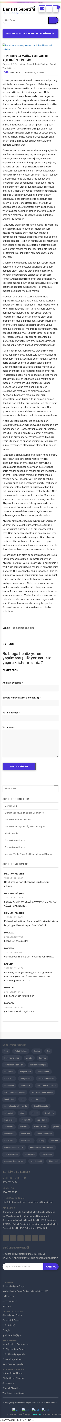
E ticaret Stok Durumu (15, 840)
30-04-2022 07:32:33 (13, 1007)
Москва (9, 932)
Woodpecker (9, 1134)
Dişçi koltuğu (9, 1120)
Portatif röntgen (21, 1051)
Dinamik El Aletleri (11, 1388)
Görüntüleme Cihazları (13, 1378)
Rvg (48, 1051)
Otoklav (37, 1051)
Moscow (9, 987)
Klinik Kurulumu (37, 1099)
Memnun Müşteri (14, 873)
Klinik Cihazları (12, 833)
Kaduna (8, 964)
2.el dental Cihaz (11, 1154)
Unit (22, 1099)
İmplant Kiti (26, 1120)
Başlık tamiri (47, 1154)
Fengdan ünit (25, 1072)
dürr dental (8, 1127)
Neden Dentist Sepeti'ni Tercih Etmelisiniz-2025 (25, 1291)
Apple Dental (25, 1085)
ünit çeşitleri (30, 1154)
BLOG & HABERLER (28, 33)
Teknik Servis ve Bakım (14, 1393)
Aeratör (29, 1058)
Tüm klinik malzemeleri (13, 1065)
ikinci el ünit (53, 1161)
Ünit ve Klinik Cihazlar (13, 1373)
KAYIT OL (51, 1266)
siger (22, 1113)
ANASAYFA (11, 33)
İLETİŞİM (7, 1306)
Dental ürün (9, 1079)
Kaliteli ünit (49, 1113)
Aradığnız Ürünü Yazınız (14, 1161)
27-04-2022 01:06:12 (13, 992)
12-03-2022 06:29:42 (13, 952)
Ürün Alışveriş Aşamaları (14, 1354)
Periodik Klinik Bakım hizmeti (41, 1147)
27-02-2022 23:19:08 (13, 937)
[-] (55, 9)
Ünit (6, 1051)
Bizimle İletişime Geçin (14, 1286)
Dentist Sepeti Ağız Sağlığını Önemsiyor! (24, 813)
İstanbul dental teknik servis (15, 1106)
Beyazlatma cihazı (11, 1058)
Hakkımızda (8, 1296)
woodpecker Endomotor (13, 1147)
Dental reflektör (40, 1127)
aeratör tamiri (36, 1161)
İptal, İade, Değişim (12, 1335)
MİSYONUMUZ (10, 1301)
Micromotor (9, 1085)
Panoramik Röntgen (38, 1065)
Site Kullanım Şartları (12, 1315)
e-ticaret (37, 1414)
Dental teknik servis (46, 1079)
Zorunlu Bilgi (11, 806)
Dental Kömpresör (41, 1106)
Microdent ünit (43, 1072)
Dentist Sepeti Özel (44, 1134)
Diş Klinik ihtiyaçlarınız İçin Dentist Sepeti (25, 826)
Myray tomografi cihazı (46, 1085)
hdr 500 (35, 1113)
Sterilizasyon (9, 1383)
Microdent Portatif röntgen (42, 1092)
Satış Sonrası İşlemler (13, 1364)
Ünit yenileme (26, 1079)
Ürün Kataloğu (9, 1325)
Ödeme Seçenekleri (12, 1359)
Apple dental (42, 1120)
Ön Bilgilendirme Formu (14, 1349)
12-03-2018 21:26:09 (13, 878)
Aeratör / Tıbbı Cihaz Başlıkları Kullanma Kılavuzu (29, 854)
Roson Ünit (25, 1134)
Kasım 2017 (12, 72)
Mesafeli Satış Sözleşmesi (15, 1344)
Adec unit (54, 1141)
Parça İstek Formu (11, 1320)
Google (6, 1330)
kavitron (42, 1058)
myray (41, 1141)
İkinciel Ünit (9, 1099)
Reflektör (23, 1127)
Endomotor (8, 1072)
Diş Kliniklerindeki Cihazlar (18, 819)
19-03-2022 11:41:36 (13, 968)
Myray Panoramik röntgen (14, 1092)
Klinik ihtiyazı (26, 1141)
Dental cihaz (9, 1141)
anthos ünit (8, 1113)
